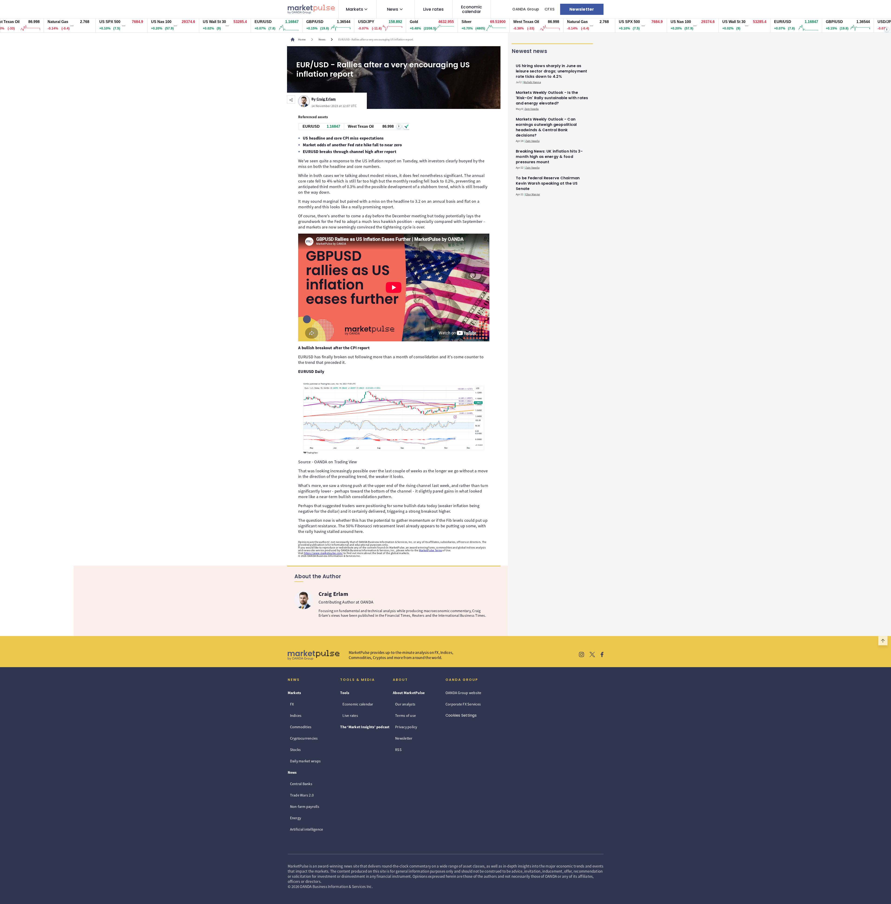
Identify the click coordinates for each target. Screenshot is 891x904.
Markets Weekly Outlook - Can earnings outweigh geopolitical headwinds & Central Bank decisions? (546, 127)
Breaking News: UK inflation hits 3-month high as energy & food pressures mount (549, 157)
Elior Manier (532, 194)
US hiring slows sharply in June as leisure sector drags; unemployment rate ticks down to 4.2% (551, 71)
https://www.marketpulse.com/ (323, 553)
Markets (354, 9)
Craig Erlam (326, 98)
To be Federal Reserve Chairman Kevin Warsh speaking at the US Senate (548, 183)
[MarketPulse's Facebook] (602, 655)
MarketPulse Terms (430, 550)
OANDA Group (525, 9)
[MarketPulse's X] (592, 655)
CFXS (550, 9)
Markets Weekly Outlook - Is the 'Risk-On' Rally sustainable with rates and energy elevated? (552, 98)
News (392, 9)
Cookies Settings (461, 715)
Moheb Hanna (532, 82)
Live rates (433, 9)
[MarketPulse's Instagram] (581, 655)
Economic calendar (471, 9)
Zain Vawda (532, 109)
